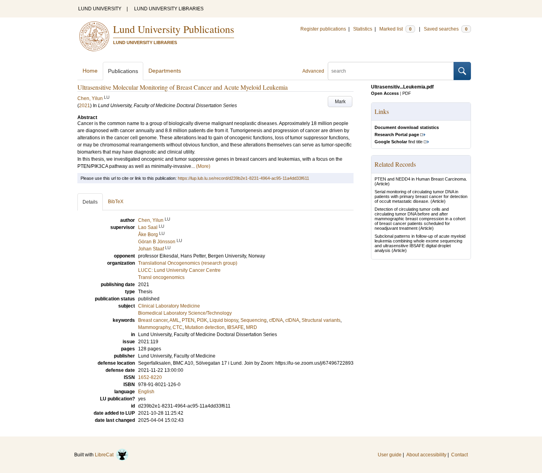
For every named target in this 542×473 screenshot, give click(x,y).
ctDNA (292, 320)
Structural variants (321, 320)
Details (90, 202)
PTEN (188, 320)
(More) (203, 166)
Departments (164, 70)
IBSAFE (235, 327)
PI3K (202, 320)
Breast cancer (152, 320)
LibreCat (105, 455)
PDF (406, 93)
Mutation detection (205, 327)
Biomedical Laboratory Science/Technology (185, 313)
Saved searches (445, 29)
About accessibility (426, 455)
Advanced (313, 71)
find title (399, 141)
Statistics (362, 29)
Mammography (154, 327)
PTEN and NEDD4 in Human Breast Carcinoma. (421, 179)
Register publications (323, 29)
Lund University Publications (173, 29)
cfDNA (276, 320)
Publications (123, 71)
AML (174, 320)
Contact (459, 455)
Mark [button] (340, 101)
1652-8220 (150, 377)
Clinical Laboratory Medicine (169, 306)
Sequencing (253, 320)
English (146, 391)
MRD (251, 327)
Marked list (395, 29)
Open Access (385, 93)
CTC (178, 327)
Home (90, 70)
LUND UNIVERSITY (99, 9)
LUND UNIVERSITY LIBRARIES (169, 9)
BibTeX (115, 201)
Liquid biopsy (223, 320)
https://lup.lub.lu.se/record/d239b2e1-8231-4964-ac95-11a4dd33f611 (243, 178)
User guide (390, 455)
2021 (84, 105)
